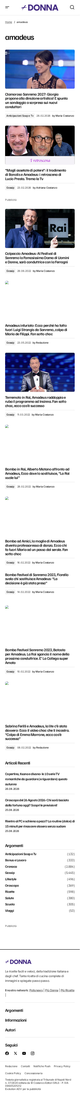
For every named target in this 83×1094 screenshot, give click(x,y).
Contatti (25, 1066)
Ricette (9, 892)
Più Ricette (67, 990)
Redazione (11, 1066)
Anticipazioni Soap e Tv (19, 115)
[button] (7, 7)
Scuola (9, 904)
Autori (10, 1029)
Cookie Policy (13, 1073)
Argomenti (14, 1010)
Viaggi (9, 911)
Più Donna (51, 990)
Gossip (10, 187)
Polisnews (36, 990)
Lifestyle (10, 879)
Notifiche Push (41, 1066)
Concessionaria (33, 1073)
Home (8, 22)
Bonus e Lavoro (15, 860)
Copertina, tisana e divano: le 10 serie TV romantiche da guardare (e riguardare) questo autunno (36, 779)
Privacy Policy (62, 1066)
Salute (9, 898)
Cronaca (11, 867)
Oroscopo (12, 886)
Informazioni (15, 1020)
